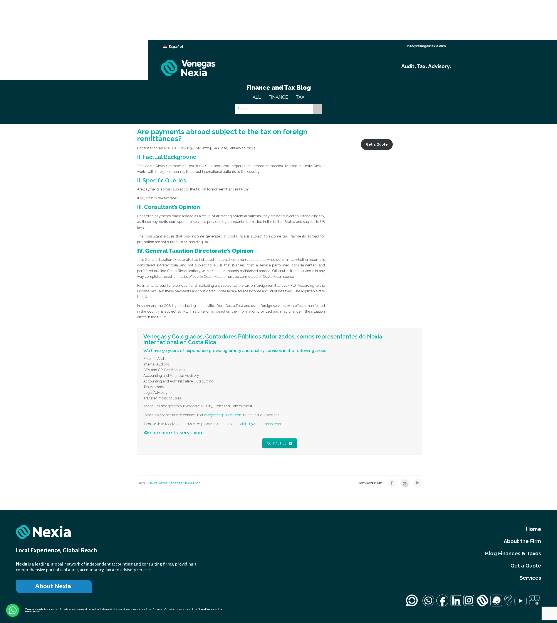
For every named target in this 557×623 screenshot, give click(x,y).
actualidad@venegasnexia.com (258, 424)
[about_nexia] (54, 586)
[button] (12, 610)
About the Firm (522, 541)
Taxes (163, 483)
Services (530, 578)
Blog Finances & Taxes (513, 553)
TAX (300, 97)
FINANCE (278, 97)
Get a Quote (525, 565)
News (152, 483)
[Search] (317, 109)
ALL (257, 97)
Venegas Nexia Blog (184, 483)
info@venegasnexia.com (426, 46)
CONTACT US (276, 443)
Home (533, 529)
